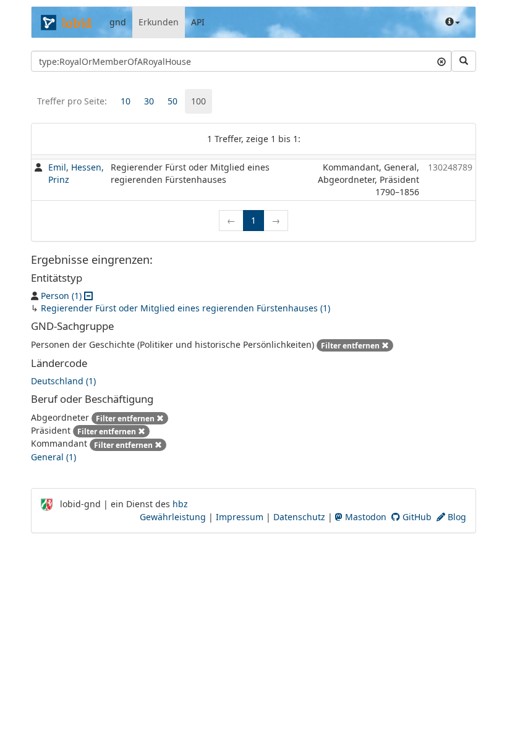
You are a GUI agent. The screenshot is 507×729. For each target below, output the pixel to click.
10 (125, 101)
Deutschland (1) (63, 381)
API (198, 22)
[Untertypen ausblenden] (88, 295)
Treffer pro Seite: (72, 101)
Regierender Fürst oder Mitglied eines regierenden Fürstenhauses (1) (185, 308)
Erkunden (158, 22)
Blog (455, 517)
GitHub (416, 517)
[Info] (452, 22)
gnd (117, 22)
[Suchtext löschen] (441, 61)
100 (198, 101)
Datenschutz (299, 517)
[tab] (125, 101)
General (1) (53, 457)
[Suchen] (463, 61)
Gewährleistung (173, 517)
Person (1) (61, 295)
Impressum (239, 517)
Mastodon (364, 517)
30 (149, 101)
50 (172, 101)
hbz (180, 504)
